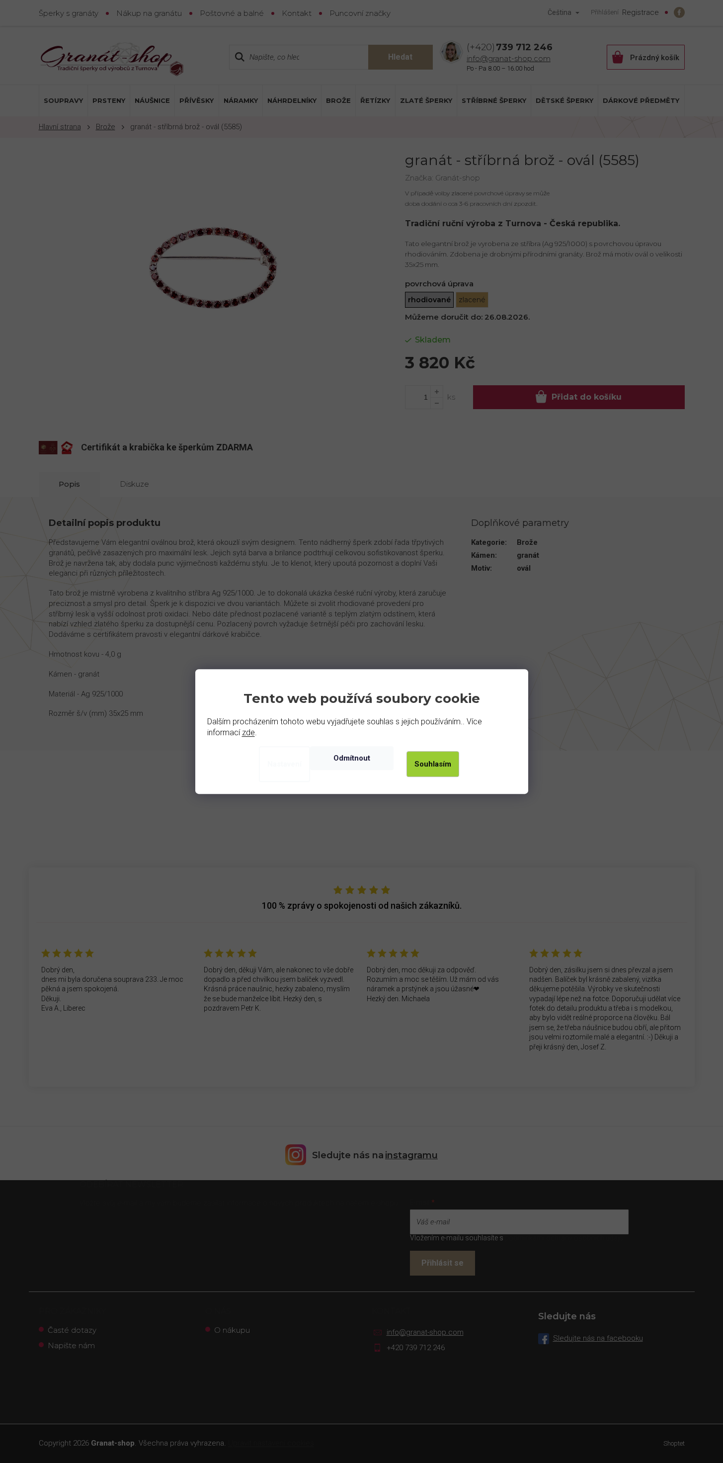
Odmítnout (351, 758)
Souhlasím (432, 764)
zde (248, 732)
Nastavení (284, 764)
